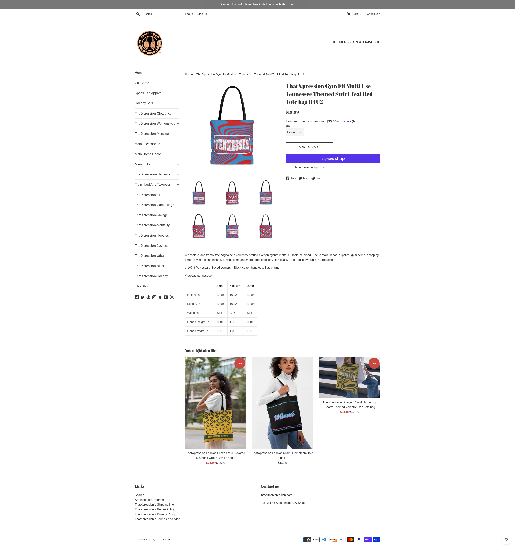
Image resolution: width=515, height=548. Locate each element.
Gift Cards (142, 83)
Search (139, 495)
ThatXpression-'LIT (157, 195)
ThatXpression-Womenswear (157, 123)
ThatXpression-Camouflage (157, 205)
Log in (189, 13)
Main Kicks (157, 164)
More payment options (309, 167)
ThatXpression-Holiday (151, 276)
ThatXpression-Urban (150, 255)
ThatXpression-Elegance (157, 174)
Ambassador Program (149, 499)
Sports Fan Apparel (157, 93)
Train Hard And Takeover (157, 184)
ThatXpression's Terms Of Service (157, 519)
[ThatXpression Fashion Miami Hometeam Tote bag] (282, 403)
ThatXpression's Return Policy (155, 509)
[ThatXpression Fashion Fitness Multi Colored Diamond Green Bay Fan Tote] (215, 403)
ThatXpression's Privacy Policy (155, 514)
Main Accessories (147, 144)
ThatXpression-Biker (149, 266)
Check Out (373, 13)
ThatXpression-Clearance (153, 113)
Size (288, 125)
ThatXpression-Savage (157, 215)
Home (139, 72)
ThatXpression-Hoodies (152, 235)
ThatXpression (163, 539)
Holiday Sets (144, 103)
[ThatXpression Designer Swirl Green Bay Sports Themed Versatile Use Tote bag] (349, 377)
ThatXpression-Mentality (152, 225)
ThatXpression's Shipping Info (154, 504)
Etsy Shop (142, 286)
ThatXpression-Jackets (151, 245)
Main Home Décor (148, 154)
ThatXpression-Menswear (157, 133)
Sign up (202, 13)
